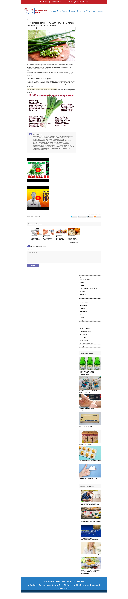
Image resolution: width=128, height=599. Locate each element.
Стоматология (83, 311)
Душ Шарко (83, 277)
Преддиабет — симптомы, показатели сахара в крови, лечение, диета (48, 238)
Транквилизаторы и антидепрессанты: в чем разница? (90, 461)
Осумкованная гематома (85, 444)
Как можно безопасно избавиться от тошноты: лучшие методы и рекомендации (91, 571)
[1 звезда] (27, 216)
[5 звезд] (32, 216)
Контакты (100, 11)
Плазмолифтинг (84, 340)
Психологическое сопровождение (88, 288)
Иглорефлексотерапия (85, 331)
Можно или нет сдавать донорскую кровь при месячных (88, 391)
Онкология (82, 291)
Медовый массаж (84, 326)
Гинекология (83, 294)
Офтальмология (84, 300)
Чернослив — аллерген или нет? (90, 555)
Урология (82, 285)
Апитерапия (83, 337)
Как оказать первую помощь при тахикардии (88, 409)
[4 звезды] (31, 216)
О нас (59, 11)
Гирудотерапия (83, 334)
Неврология (82, 308)
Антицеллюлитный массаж (87, 320)
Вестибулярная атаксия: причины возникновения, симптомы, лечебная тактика (91, 521)
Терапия (82, 274)
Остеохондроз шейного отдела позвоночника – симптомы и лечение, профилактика (36, 238)
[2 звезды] (28, 216)
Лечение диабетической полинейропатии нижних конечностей (89, 427)
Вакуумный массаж (85, 323)
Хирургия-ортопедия (85, 280)
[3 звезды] (30, 216)
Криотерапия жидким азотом (87, 343)
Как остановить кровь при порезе (88, 478)
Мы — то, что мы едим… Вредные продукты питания (60, 238)
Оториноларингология (85, 297)
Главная (53, 11)
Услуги (64, 11)
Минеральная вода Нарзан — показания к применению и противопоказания (87, 372)
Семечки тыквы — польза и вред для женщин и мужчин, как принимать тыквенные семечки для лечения (73, 239)
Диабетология (83, 305)
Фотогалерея (91, 11)
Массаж (82, 317)
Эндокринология (84, 303)
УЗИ (80, 314)
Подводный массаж (85, 328)
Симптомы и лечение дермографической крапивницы (89, 538)
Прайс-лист (81, 11)
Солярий (82, 282)
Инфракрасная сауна (85, 346)
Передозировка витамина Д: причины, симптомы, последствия (90, 503)
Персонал (72, 11)
